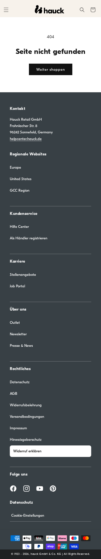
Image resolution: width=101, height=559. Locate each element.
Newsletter (18, 334)
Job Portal (17, 286)
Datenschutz (20, 382)
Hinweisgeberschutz (26, 439)
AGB (13, 393)
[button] (6, 9)
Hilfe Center (19, 226)
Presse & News (21, 345)
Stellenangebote (23, 274)
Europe (15, 167)
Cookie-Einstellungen (27, 515)
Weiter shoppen (50, 69)
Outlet (15, 322)
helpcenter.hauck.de (26, 139)
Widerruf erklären (27, 451)
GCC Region (19, 190)
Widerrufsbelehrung (26, 405)
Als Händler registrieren (28, 238)
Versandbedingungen (27, 416)
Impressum (18, 428)
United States (20, 179)
